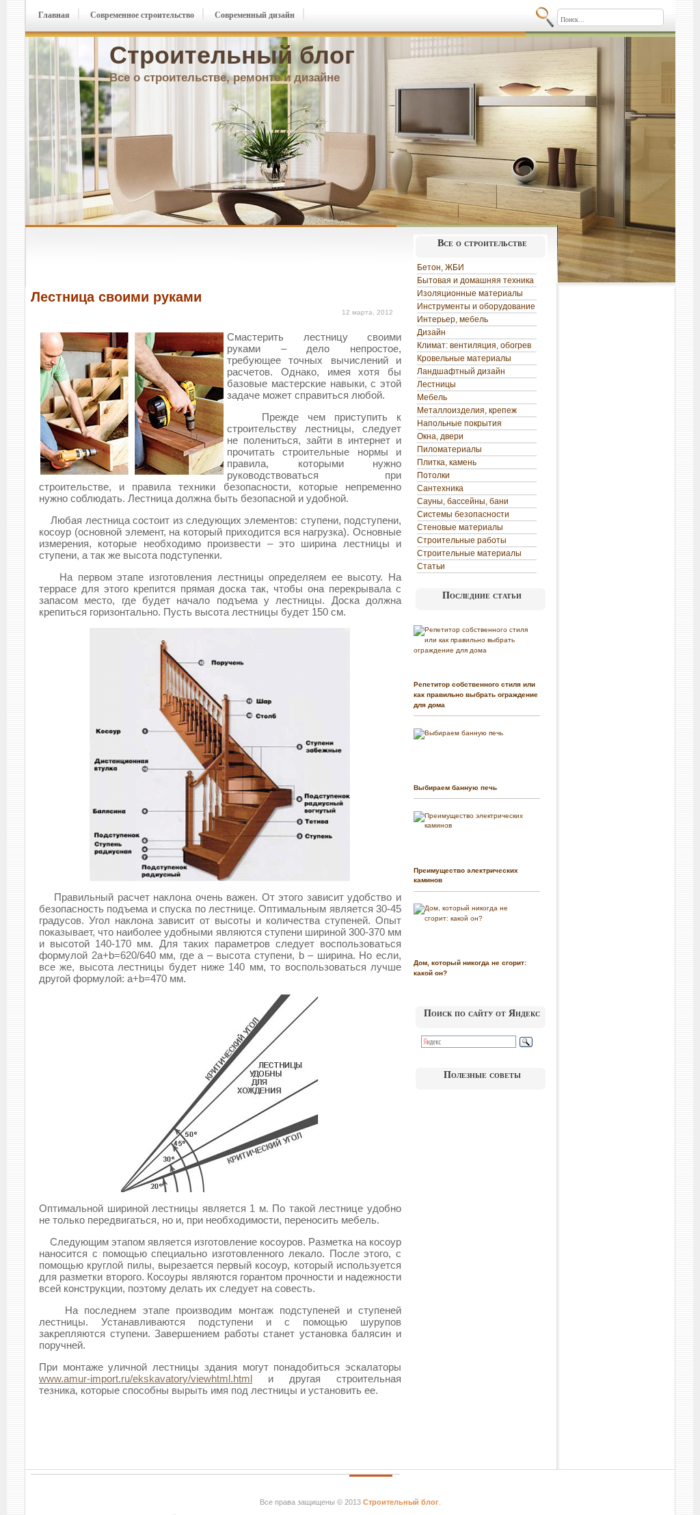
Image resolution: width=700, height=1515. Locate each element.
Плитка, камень (446, 462)
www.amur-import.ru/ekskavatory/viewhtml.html (145, 1378)
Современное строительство (142, 15)
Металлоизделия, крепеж (467, 410)
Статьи (431, 566)
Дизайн (431, 332)
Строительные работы (462, 540)
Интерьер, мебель (452, 319)
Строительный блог (232, 55)
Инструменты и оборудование (476, 306)
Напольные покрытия (459, 423)
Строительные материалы (469, 553)
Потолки (433, 475)
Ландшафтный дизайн (461, 371)
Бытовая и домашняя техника (475, 280)
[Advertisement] (191, 258)
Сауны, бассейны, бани (463, 501)
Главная (54, 15)
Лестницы (436, 384)
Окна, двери (440, 436)
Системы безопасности (463, 514)
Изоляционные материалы (470, 293)
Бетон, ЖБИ (440, 267)
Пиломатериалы (449, 449)
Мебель (432, 397)
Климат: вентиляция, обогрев (474, 345)
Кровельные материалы (464, 358)
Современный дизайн (255, 15)
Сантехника (440, 488)
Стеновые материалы (460, 527)
